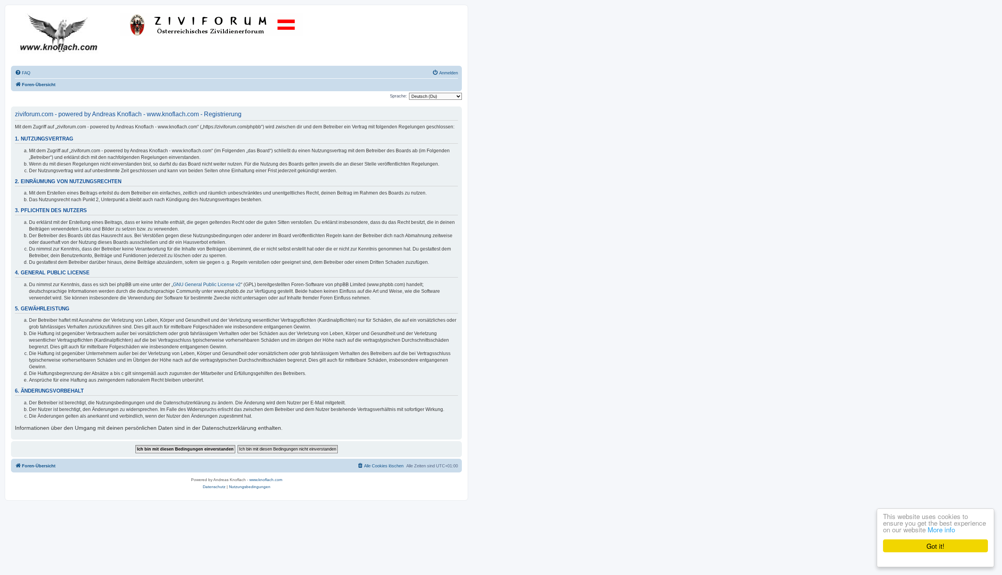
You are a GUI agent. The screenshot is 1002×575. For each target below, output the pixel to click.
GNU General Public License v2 (207, 284)
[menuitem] (23, 73)
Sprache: (398, 96)
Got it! (935, 546)
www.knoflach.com (265, 480)
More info (941, 529)
